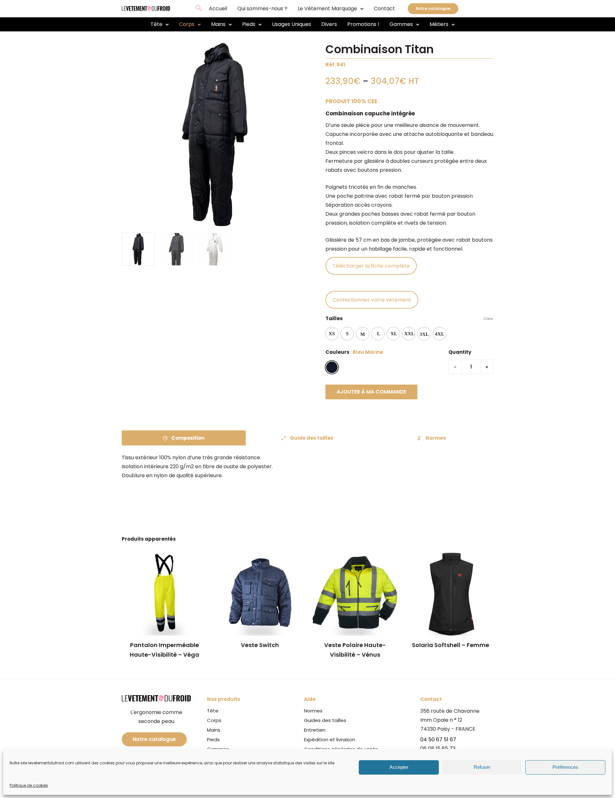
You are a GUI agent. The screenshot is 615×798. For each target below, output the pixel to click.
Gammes (401, 24)
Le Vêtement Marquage (327, 8)
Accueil (218, 8)
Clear (488, 318)
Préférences (565, 767)
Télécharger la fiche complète (371, 266)
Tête (156, 24)
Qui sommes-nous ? (262, 8)
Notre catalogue (433, 8)
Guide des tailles (311, 438)
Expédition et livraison (329, 739)
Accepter (399, 767)
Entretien (314, 730)
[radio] (331, 333)
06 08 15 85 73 (437, 748)
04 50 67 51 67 (438, 739)
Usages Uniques (291, 24)
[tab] (184, 437)
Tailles (334, 318)
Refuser (482, 767)
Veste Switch (260, 645)
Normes (435, 438)
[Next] (303, 135)
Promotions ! (363, 24)
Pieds (248, 24)
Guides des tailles (325, 720)
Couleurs (337, 352)
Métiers (439, 24)
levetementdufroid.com (51, 763)
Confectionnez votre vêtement (371, 299)
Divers (329, 24)
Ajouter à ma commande (371, 391)
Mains (218, 24)
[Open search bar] (198, 8)
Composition (187, 438)
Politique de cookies (29, 785)
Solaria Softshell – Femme (450, 645)
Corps (186, 24)
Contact (384, 8)
